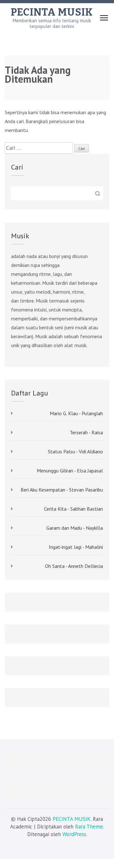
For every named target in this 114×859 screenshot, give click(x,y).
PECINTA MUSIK (52, 12)
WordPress (74, 834)
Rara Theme (89, 826)
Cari (17, 167)
